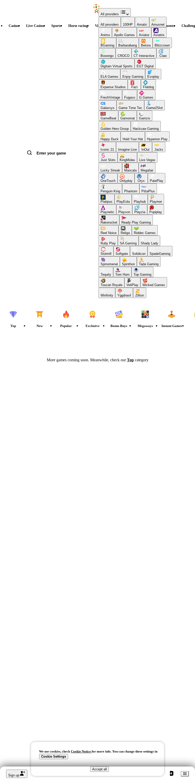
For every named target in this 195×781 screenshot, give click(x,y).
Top (130, 360)
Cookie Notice (81, 751)
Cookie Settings (53, 756)
